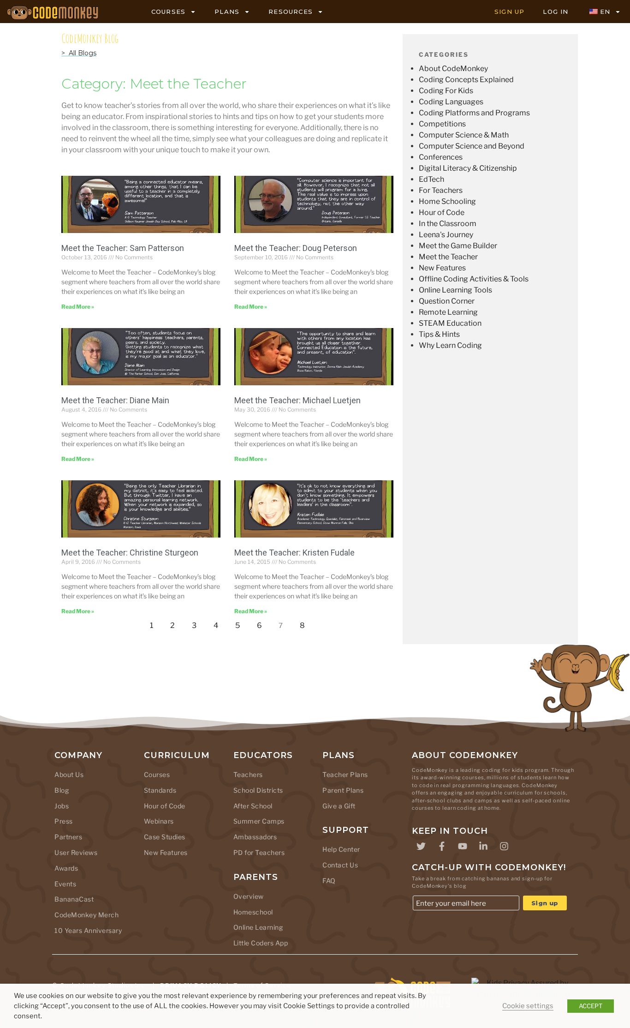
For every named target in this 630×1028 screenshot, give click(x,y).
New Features (442, 267)
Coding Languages (451, 101)
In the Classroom (447, 223)
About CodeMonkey (453, 68)
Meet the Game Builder (458, 245)
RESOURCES (290, 11)
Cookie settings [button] (527, 1006)
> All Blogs (78, 53)
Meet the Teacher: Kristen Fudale (294, 552)
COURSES (168, 11)
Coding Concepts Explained (466, 79)
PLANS (226, 11)
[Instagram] (504, 846)
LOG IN (555, 11)
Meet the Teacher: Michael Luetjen (297, 400)
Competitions (442, 124)
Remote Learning (448, 312)
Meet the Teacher (448, 256)
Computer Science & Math (464, 135)
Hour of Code (441, 212)
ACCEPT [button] (590, 1006)
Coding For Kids (446, 90)
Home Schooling (447, 201)
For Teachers (441, 190)
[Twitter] (421, 846)
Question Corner (447, 301)
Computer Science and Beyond (471, 146)
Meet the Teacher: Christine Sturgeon (129, 552)
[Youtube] (462, 846)
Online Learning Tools (455, 290)
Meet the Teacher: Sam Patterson (122, 248)
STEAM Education (450, 323)
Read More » (77, 306)
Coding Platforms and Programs (474, 112)
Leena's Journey (446, 234)
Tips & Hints (439, 334)
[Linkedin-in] (483, 846)
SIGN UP (509, 11)
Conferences (441, 157)
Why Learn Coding (450, 345)
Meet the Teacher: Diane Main (115, 400)
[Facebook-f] (442, 846)
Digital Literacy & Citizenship (468, 168)
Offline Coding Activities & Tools (474, 279)
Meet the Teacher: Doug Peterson (295, 248)
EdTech (431, 179)
